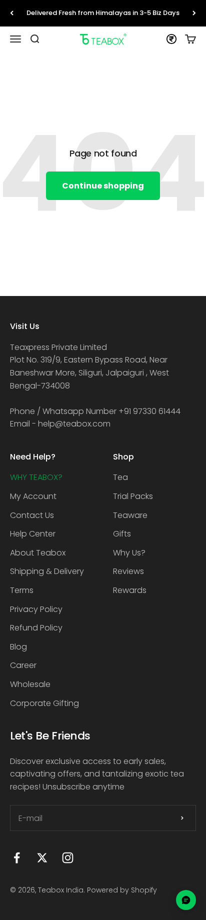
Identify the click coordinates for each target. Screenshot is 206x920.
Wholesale (30, 684)
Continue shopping (103, 186)
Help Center (33, 534)
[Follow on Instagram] (67, 857)
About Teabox (38, 552)
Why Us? (129, 552)
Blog (18, 646)
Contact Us (32, 515)
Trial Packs (133, 496)
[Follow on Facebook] (17, 857)
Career (23, 665)
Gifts (122, 534)
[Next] (194, 13)
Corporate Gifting (44, 703)
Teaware (130, 515)
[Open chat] (186, 900)
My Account (33, 496)
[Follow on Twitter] (42, 857)
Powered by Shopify (122, 890)
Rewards (129, 590)
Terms (22, 590)
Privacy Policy (36, 609)
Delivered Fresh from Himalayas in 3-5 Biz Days (103, 13)
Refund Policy (36, 628)
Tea (120, 477)
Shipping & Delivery (47, 571)
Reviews (128, 571)
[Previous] (12, 13)
